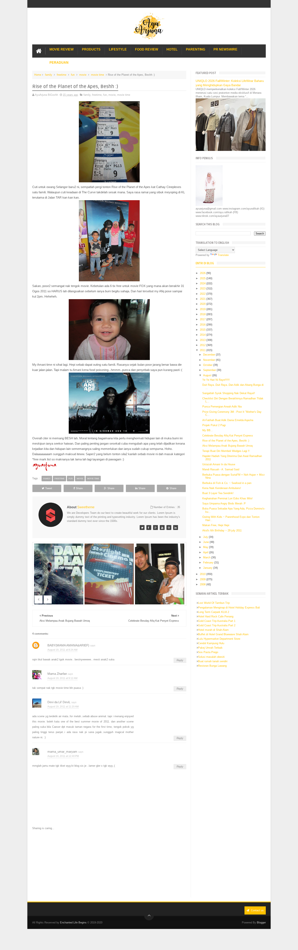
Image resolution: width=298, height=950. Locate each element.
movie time (97, 74)
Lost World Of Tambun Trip (214, 602)
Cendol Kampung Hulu (211, 643)
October (208, 364)
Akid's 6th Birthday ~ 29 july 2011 (222, 530)
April (206, 552)
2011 (203, 350)
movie (82, 74)
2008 (203, 584)
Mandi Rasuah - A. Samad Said (220, 469)
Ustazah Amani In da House (218, 464)
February (208, 562)
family (48, 74)
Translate (223, 255)
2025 (203, 278)
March (207, 557)
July (206, 536)
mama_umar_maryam (62, 751)
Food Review (146, 49)
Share (79, 488)
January (208, 567)
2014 (203, 334)
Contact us (257, 910)
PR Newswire (225, 49)
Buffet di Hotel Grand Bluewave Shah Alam (223, 634)
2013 (203, 340)
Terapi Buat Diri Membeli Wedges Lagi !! (226, 450)
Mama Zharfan (57, 673)
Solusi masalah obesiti (211, 656)
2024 (203, 283)
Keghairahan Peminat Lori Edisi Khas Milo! (227, 498)
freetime (61, 74)
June (206, 542)
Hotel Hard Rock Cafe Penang (215, 616)
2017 (203, 319)
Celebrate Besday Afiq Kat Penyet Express (227, 435)
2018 (203, 314)
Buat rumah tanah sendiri (212, 661)
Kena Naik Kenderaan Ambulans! (221, 488)
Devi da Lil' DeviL (58, 702)
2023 (203, 288)
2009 (203, 579)
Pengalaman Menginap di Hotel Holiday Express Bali (229, 607)
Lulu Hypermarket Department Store (219, 638)
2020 (203, 303)
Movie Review (61, 49)
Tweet (48, 488)
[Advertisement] (109, 863)
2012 (203, 345)
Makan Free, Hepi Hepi (215, 525)
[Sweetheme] (142, 527)
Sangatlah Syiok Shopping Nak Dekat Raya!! (228, 393)
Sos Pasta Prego (208, 652)
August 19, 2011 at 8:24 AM (62, 649)
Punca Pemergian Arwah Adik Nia (222, 406)
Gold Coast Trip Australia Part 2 (216, 625)
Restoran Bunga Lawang (212, 665)
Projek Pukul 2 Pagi (214, 425)
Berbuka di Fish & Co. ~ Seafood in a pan (226, 483)
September (210, 370)
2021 (203, 298)
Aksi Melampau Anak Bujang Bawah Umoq (227, 445)
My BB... (207, 430)
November (209, 359)
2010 (203, 574)
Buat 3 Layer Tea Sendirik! (218, 493)
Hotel (172, 49)
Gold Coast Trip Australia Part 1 (216, 620)
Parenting (195, 49)
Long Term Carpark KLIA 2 (213, 612)
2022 (203, 293)
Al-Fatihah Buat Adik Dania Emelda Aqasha (227, 420)
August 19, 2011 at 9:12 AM (62, 678)
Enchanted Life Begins (73, 922)
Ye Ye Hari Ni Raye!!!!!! (216, 379)
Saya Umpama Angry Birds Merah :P (224, 503)
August (207, 375)
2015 (203, 329)
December (209, 354)
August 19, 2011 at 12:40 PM (63, 756)
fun (73, 74)
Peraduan (59, 62)
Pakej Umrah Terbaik (210, 647)
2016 (203, 324)
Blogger (261, 922)
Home (37, 74)
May (206, 547)
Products (91, 49)
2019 (203, 309)
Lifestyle (118, 49)
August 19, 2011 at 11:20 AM (63, 706)
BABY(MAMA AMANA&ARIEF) (68, 645)
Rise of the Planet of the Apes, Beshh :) (225, 440)
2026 (203, 273)
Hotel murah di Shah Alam (213, 629)
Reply (180, 660)
